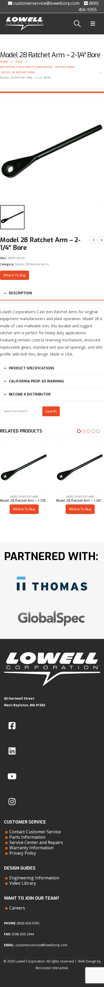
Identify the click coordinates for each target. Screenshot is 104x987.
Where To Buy (14, 275)
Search (51, 411)
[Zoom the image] (52, 574)
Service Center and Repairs (36, 842)
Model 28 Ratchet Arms (32, 264)
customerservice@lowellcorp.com (45, 3)
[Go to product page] (24, 467)
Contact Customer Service (35, 832)
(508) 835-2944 (23, 934)
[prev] (93, 240)
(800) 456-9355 (28, 923)
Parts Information (27, 837)
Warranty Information (31, 848)
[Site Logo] (24, 23)
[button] (77, 23)
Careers (17, 908)
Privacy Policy (22, 853)
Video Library (22, 883)
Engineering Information (34, 878)
